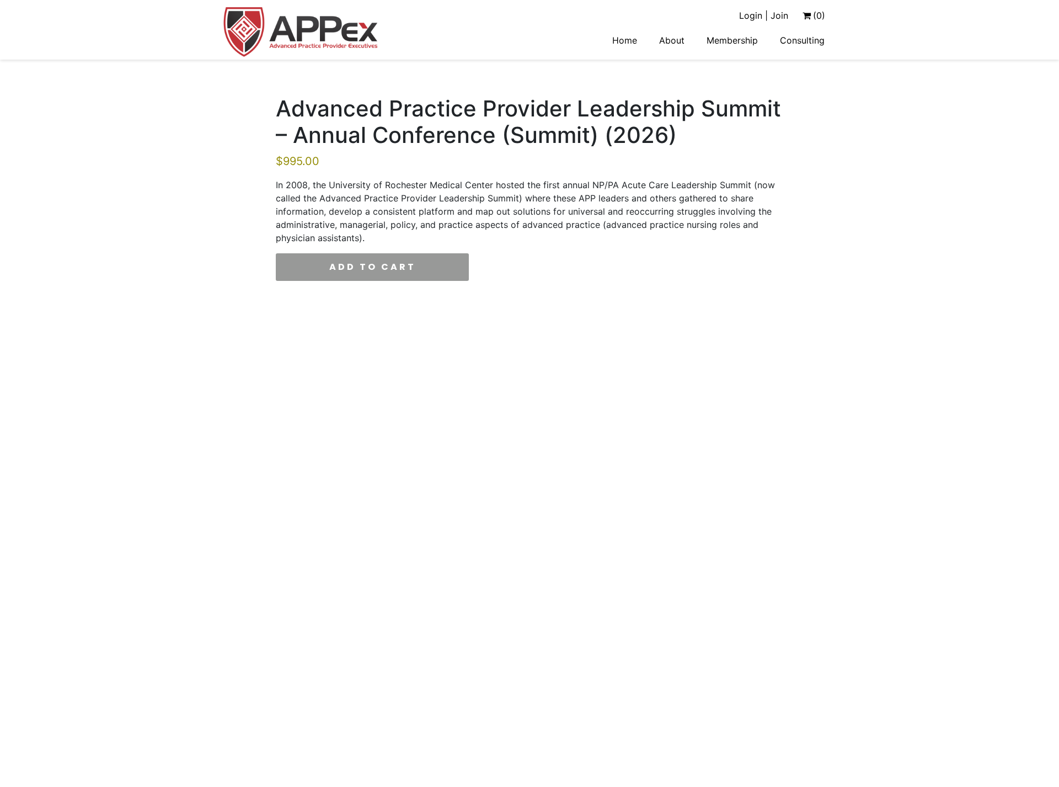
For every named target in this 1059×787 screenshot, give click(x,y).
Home (624, 40)
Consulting (802, 40)
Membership (732, 40)
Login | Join (763, 15)
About (671, 40)
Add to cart (372, 266)
